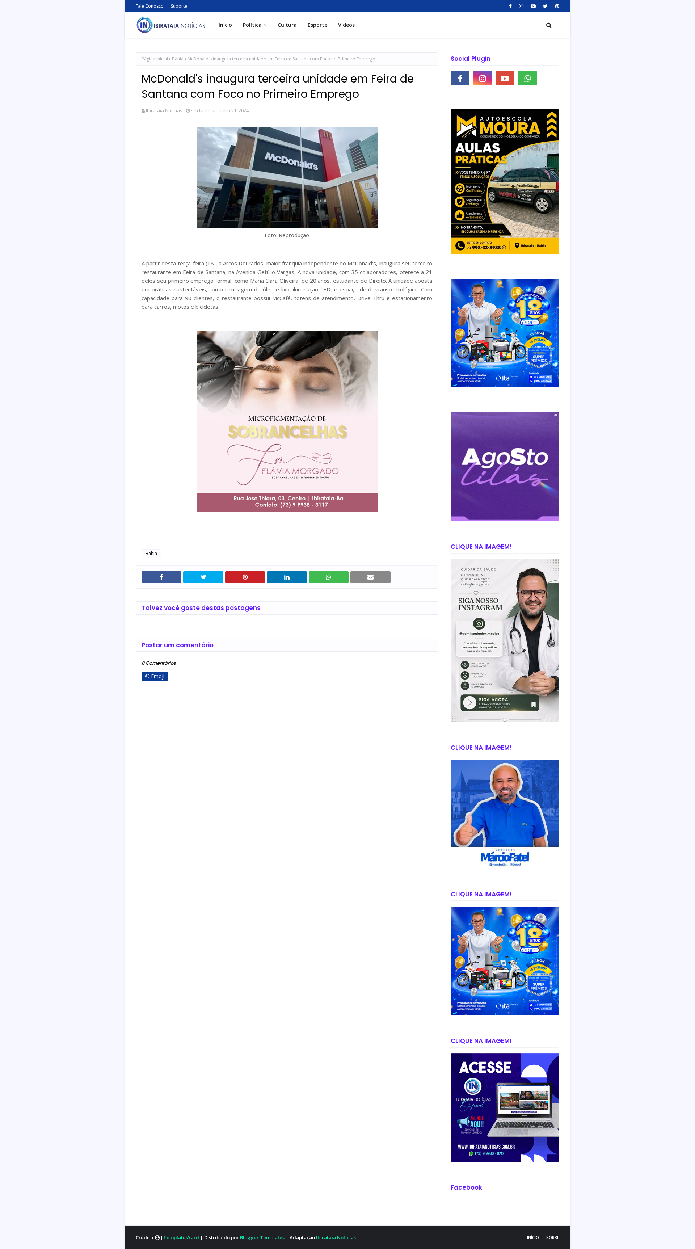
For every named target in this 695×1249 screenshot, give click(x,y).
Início (533, 1237)
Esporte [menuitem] (317, 24)
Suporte (179, 6)
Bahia (178, 59)
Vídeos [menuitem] (346, 24)
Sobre (552, 1237)
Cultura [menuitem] (287, 24)
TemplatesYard (181, 1237)
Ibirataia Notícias (164, 110)
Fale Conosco (150, 6)
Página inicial (155, 59)
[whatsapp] (527, 78)
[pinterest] (556, 6)
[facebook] (510, 6)
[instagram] (521, 6)
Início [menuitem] (225, 24)
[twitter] (545, 6)
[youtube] (533, 6)
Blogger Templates (262, 1237)
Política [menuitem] (252, 24)
